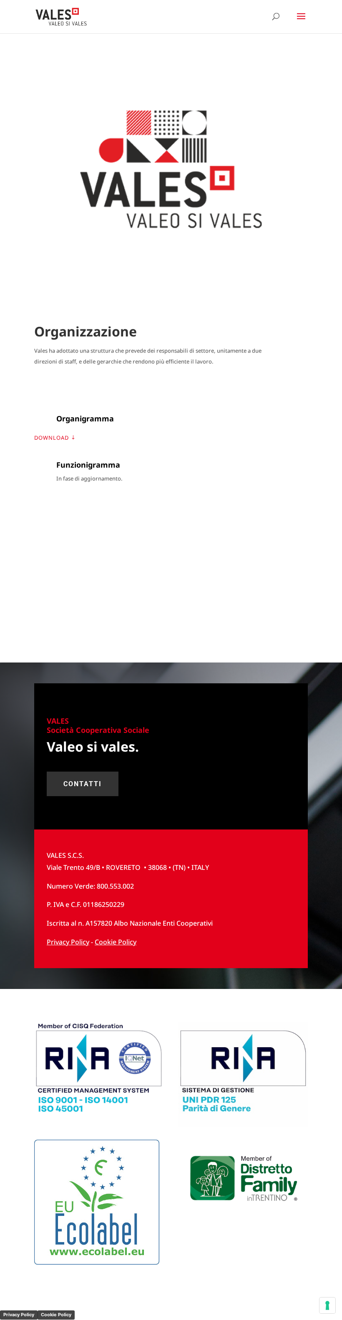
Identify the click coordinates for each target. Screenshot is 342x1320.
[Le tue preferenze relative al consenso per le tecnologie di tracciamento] (327, 1305)
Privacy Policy (18, 1315)
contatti (82, 784)
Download (51, 437)
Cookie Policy (115, 941)
